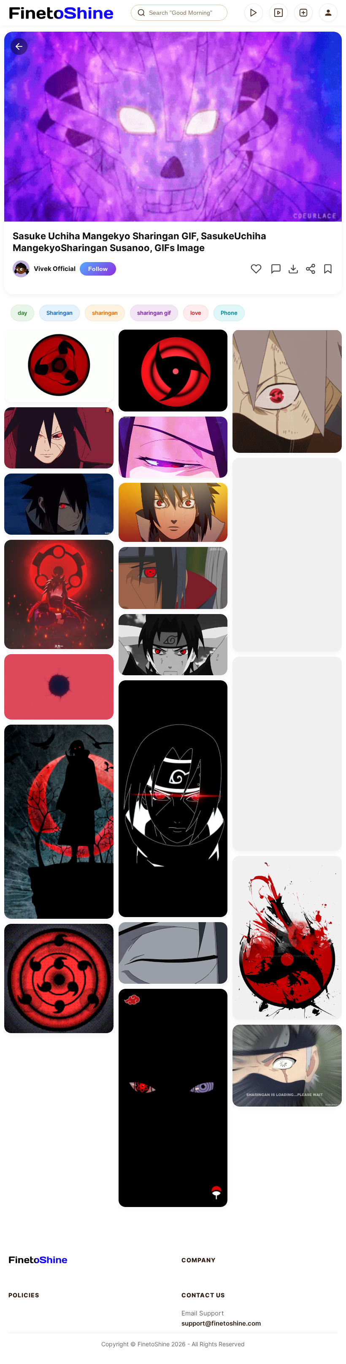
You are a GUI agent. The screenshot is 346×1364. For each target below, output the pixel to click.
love (195, 312)
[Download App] (253, 12)
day (22, 312)
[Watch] (278, 12)
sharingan (105, 312)
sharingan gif (154, 312)
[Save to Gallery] (104, 354)
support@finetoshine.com (221, 1323)
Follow (98, 268)
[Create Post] (303, 12)
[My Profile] (328, 12)
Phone (229, 312)
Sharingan (59, 312)
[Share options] (104, 339)
